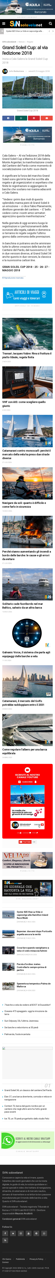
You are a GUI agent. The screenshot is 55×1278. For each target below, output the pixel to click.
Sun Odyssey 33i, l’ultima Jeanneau (21, 1021)
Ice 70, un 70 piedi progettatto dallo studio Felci (26, 1118)
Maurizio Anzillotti (24, 1213)
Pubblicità (20, 1259)
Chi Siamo (6, 1259)
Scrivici (5, 1262)
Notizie (22, 42)
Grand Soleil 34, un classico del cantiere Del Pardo (28, 1090)
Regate (30, 42)
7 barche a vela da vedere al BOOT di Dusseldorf (27, 1005)
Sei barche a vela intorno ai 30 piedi (21, 1027)
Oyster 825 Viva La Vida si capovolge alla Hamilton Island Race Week (32, 915)
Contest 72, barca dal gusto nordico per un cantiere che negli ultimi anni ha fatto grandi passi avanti (25, 1109)
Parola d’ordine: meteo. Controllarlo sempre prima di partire (31, 967)
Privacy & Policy (36, 1259)
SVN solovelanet (9, 42)
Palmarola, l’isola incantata (17, 1034)
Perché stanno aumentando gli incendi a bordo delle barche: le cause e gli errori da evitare (26, 555)
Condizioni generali (11, 1219)
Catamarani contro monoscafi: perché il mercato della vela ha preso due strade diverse (26, 454)
